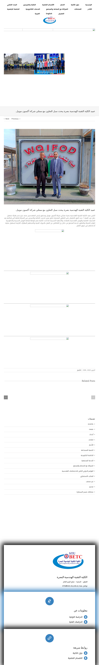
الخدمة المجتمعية (87, 410)
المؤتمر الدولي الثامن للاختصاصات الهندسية (77, 421)
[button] (93, 347)
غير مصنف (89, 431)
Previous (15, 68)
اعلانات (91, 390)
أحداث (91, 384)
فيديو (91, 436)
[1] (49, 16)
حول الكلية (77, 603)
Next (7, 68)
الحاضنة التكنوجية (87, 405)
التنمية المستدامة (87, 400)
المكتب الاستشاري (86, 426)
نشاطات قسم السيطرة (85, 442)
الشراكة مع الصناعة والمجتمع (83, 416)
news (91, 379)
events (90, 374)
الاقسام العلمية (75, 608)
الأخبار (79, 320)
